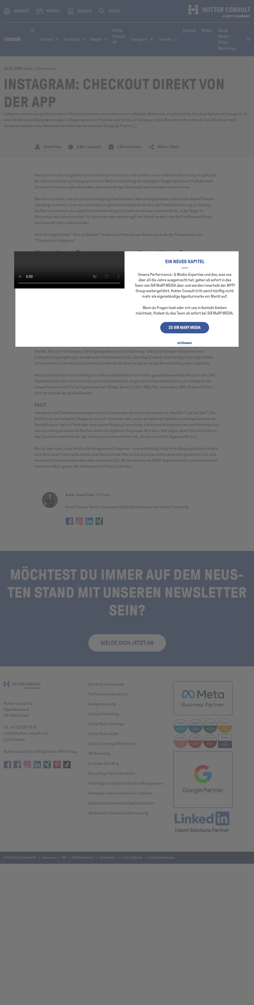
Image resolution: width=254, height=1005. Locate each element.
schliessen (184, 343)
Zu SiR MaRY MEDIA (185, 327)
